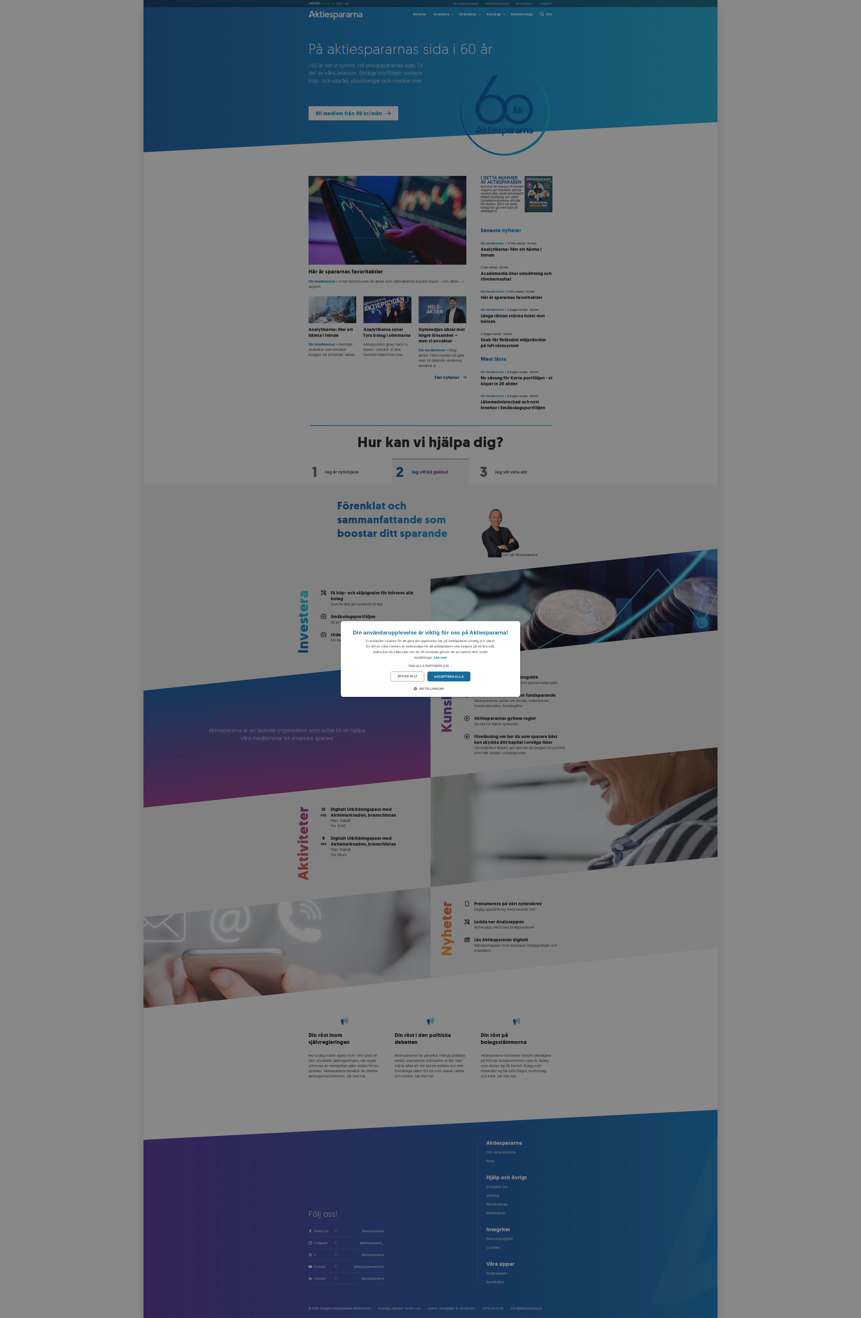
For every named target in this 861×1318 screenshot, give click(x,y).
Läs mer (440, 657)
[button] (430, 666)
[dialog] (430, 659)
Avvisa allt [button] (407, 676)
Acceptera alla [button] (449, 676)
